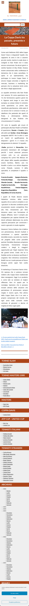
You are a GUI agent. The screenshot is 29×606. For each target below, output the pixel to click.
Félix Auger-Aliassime (9, 454)
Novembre (9, 515)
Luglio (8, 493)
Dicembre (9, 513)
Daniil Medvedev (8, 464)
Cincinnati (6, 391)
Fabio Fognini (7, 437)
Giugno (8, 495)
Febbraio (8, 503)
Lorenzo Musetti (7, 439)
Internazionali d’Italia (9, 387)
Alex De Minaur (7, 456)
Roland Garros (7, 367)
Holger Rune (6, 470)
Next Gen (6, 404)
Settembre (9, 519)
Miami (5, 381)
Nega (14, 597)
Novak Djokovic (7, 458)
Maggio (8, 497)
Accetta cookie (14, 593)
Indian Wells (6, 379)
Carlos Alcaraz (7, 452)
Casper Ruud (6, 472)
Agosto (8, 491)
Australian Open (7, 365)
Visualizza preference (14, 602)
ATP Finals (6, 406)
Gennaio (8, 505)
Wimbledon (6, 369)
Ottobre (8, 517)
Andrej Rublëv (7, 468)
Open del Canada (8, 389)
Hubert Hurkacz (7, 462)
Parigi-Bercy (6, 395)
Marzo (8, 501)
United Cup (6, 425)
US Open (5, 371)
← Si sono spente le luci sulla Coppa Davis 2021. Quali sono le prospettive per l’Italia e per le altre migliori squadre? (14, 339)
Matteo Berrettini (8, 435)
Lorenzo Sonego (7, 443)
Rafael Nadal (6, 466)
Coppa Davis (6, 414)
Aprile (8, 499)
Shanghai (5, 393)
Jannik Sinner (7, 441)
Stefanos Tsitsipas (8, 478)
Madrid (5, 385)
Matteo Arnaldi (7, 434)
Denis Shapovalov (8, 474)
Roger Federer (7, 460)
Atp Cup (5, 423)
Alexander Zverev (8, 480)
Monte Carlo (6, 383)
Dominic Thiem (7, 476)
